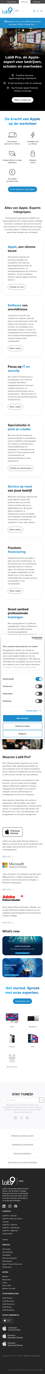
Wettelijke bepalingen (32, 1356)
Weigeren (23, 734)
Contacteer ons (22, 1001)
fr (41, 11)
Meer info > (8, 856)
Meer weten (15, 348)
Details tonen (32, 711)
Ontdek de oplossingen (21, 468)
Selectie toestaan (22, 726)
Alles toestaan (22, 718)
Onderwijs (36, 2)
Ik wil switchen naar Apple (22, 189)
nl (38, 11)
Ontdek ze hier (17, 286)
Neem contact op (22, 99)
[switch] (38, 686)
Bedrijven (24, 2)
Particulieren (12, 2)
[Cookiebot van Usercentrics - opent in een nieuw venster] (32, 638)
